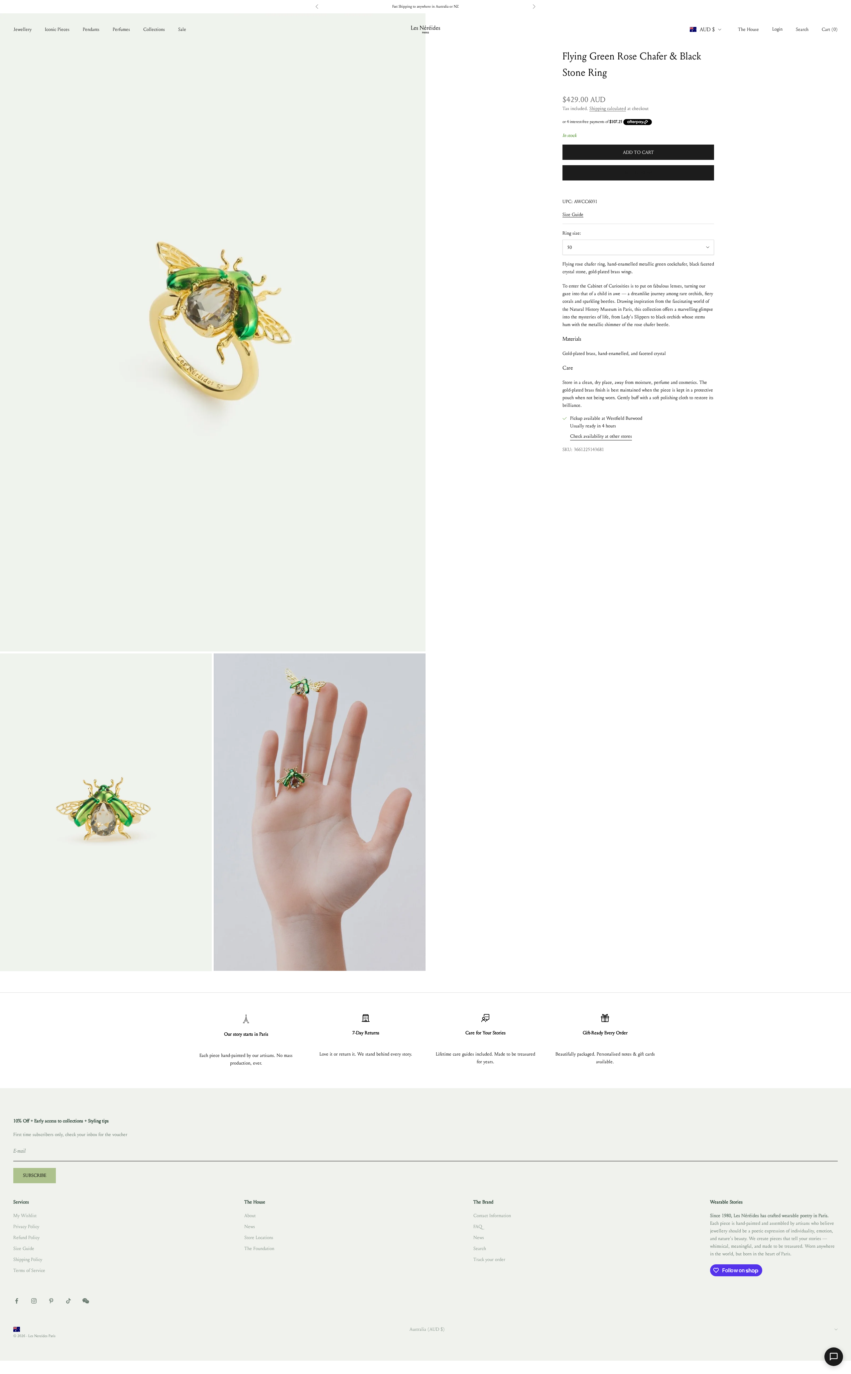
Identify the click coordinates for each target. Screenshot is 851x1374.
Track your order (489, 1259)
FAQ (477, 1226)
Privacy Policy (26, 1226)
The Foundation (259, 1248)
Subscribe (34, 1175)
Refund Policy (26, 1237)
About (250, 1215)
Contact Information (492, 1215)
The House (748, 29)
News (249, 1226)
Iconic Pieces (57, 29)
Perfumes (121, 29)
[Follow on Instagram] (34, 1301)
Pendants (91, 29)
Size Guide (572, 215)
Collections (154, 29)
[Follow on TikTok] (68, 1301)
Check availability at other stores (601, 436)
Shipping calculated (607, 108)
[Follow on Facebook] (16, 1301)
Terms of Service (29, 1270)
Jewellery (22, 29)
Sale (182, 29)
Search (479, 1248)
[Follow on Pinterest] (51, 1301)
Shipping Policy (27, 1259)
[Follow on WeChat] (85, 1301)
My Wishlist (25, 1215)
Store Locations (258, 1237)
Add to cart (638, 152)
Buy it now (638, 173)
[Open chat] (833, 1356)
